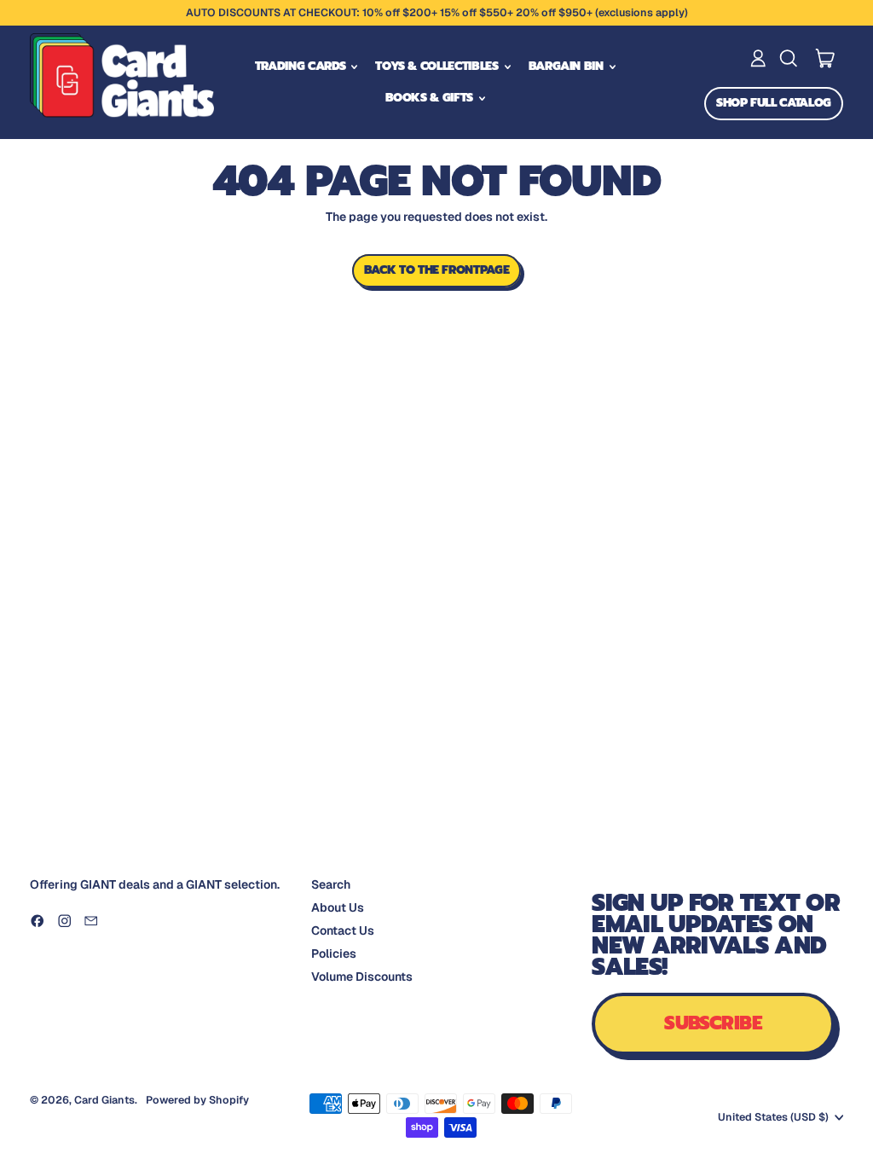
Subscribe (713, 1023)
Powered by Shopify (197, 1100)
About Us (337, 907)
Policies (333, 953)
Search (330, 884)
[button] (788, 58)
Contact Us (342, 930)
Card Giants (104, 1100)
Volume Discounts (362, 976)
